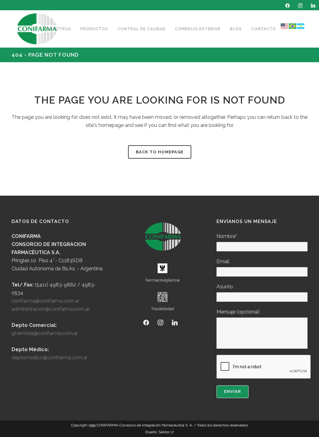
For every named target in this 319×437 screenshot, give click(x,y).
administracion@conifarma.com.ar (51, 309)
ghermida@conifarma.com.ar (45, 333)
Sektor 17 (166, 432)
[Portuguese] (293, 25)
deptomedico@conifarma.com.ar (50, 357)
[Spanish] (301, 25)
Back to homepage (159, 152)
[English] (285, 25)
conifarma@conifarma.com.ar (45, 301)
